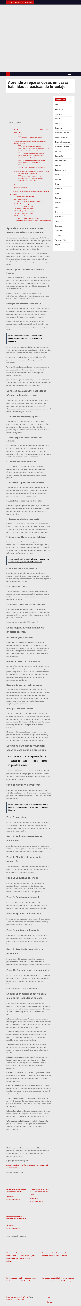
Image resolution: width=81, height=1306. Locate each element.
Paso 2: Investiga (22, 199)
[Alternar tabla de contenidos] (7, 127)
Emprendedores (60, 161)
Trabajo (58, 235)
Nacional (58, 198)
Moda (57, 193)
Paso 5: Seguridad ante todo (25, 206)
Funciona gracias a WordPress (17, 1297)
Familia (57, 175)
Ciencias (58, 119)
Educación (59, 156)
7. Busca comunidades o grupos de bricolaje (33, 160)
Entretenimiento (60, 170)
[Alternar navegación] (69, 73)
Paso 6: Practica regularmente (25, 208)
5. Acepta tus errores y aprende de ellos (32, 155)
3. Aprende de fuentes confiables (30, 151)
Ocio (56, 207)
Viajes (57, 245)
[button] (73, 73)
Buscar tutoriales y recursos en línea (31, 176)
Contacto (50, 1302)
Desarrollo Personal (62, 147)
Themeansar (19, 1300)
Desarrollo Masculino (62, 142)
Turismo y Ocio (60, 240)
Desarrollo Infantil (61, 137)
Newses (9, 1300)
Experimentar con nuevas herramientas (32, 178)
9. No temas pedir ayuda (28, 165)
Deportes (58, 128)
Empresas (58, 165)
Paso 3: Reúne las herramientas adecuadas (29, 201)
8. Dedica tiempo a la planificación (30, 162)
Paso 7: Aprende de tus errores (26, 211)
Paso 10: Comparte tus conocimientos (28, 218)
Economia (58, 151)
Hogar (57, 184)
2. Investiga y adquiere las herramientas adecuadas (35, 148)
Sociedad (58, 226)
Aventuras (58, 114)
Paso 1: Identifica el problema (25, 196)
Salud (57, 221)
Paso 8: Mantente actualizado (25, 213)
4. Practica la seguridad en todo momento (32, 153)
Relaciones (59, 217)
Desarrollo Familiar (62, 133)
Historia (58, 179)
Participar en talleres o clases (29, 181)
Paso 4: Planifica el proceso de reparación (29, 204)
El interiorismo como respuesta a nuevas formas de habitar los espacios (40, 1192)
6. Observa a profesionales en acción (31, 158)
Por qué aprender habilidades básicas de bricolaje (35, 135)
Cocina (57, 123)
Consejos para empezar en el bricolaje (31, 137)
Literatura (58, 189)
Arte (56, 105)
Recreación (59, 212)
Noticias (58, 203)
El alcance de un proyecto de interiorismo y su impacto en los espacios (16, 1218)
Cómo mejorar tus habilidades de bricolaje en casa (33, 171)
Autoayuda (59, 109)
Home (49, 1298)
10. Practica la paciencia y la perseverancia (33, 167)
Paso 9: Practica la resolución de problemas (29, 216)
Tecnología (59, 230)
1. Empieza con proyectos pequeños (31, 146)
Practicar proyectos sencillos (29, 173)
